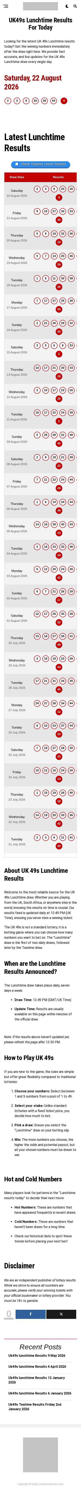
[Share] (31, 1314)
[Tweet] (61, 1314)
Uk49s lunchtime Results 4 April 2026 (37, 1367)
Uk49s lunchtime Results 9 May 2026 (36, 1356)
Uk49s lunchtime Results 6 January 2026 (39, 1393)
